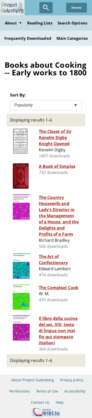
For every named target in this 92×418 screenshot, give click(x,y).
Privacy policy (71, 379)
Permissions (19, 391)
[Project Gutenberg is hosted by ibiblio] (46, 414)
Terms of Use (47, 391)
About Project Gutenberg (32, 379)
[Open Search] (46, 7)
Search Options (72, 22)
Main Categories (72, 38)
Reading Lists (40, 22)
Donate (76, 7)
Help (60, 402)
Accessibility (75, 391)
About (13, 22)
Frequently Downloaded (27, 38)
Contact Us (40, 402)
